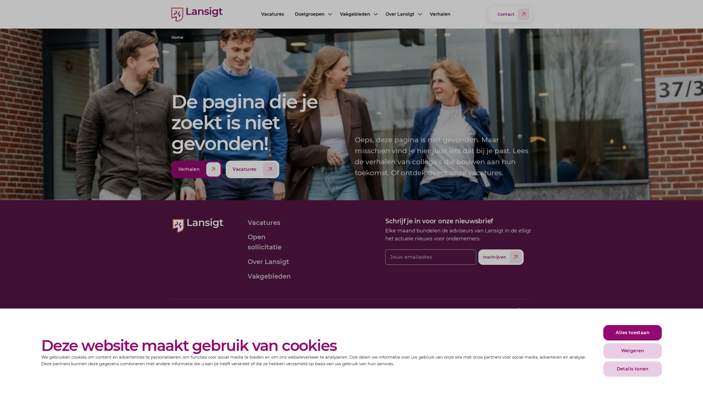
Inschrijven (494, 257)
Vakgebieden (355, 14)
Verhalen (440, 14)
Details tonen (633, 369)
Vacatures (272, 14)
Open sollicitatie (264, 242)
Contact (506, 14)
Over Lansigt (400, 14)
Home (177, 37)
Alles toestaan (632, 332)
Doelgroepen (310, 14)
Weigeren (632, 350)
